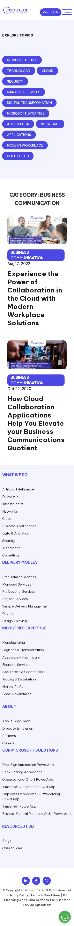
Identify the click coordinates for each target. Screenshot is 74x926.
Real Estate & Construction (23, 672)
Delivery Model (13, 497)
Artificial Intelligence (18, 489)
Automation (18, 124)
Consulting (10, 555)
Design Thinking (14, 621)
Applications (19, 135)
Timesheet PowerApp (19, 806)
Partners (9, 736)
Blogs (6, 841)
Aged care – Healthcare (21, 657)
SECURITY (15, 81)
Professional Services (18, 591)
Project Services (15, 599)
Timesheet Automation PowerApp (28, 787)
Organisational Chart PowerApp (27, 779)
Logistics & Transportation (23, 650)
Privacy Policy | (18, 895)
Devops (8, 614)
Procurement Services (19, 577)
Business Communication (27, 255)
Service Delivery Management (25, 606)
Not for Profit (12, 687)
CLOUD (47, 71)
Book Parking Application (22, 772)
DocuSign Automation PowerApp (28, 765)
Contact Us (50, 12)
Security (8, 541)
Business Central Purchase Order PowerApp (36, 814)
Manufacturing (13, 642)
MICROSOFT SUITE (22, 60)
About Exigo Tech (16, 721)
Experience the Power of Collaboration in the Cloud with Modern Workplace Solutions (34, 298)
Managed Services (16, 584)
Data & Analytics (15, 533)
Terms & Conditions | (46, 895)
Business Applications (19, 526)
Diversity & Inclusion (17, 728)
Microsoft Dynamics (26, 113)
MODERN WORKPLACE (25, 145)
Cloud (6, 518)
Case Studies (12, 848)
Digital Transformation (29, 103)
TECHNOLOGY (18, 71)
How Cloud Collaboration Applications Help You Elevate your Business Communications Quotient (35, 423)
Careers (8, 743)
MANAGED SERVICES (23, 92)
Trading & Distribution (19, 679)
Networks (50, 124)
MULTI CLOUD (18, 156)
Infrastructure (12, 504)
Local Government (16, 694)
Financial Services (16, 665)
